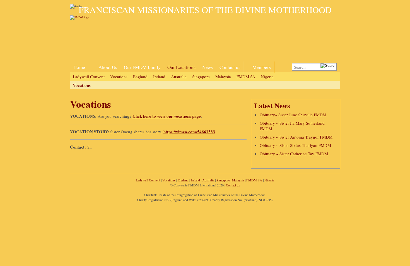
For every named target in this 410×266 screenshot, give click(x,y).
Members (261, 67)
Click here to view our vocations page (166, 116)
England (140, 76)
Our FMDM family (142, 67)
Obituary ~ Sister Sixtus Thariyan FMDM (295, 145)
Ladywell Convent (89, 76)
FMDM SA (246, 76)
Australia (179, 76)
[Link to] (91, 63)
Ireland (159, 76)
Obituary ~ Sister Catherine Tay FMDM (294, 153)
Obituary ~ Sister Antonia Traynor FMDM (296, 137)
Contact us (230, 67)
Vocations (118, 76)
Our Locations (181, 67)
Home (79, 67)
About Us (107, 67)
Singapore (201, 76)
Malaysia (223, 76)
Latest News (272, 105)
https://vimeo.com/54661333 (189, 132)
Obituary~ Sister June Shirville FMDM (293, 114)
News (207, 67)
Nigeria (267, 76)
